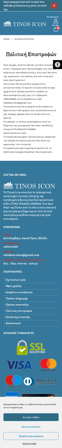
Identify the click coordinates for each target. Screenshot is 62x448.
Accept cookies (31, 417)
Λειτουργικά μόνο (31, 426)
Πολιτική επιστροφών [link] (19, 311)
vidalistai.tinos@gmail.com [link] (21, 255)
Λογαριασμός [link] (53, 16)
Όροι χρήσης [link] (14, 286)
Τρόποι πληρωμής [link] (17, 298)
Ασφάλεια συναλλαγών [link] (19, 292)
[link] (57, 64)
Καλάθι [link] (55, 25)
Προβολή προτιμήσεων (31, 436)
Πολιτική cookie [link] (29, 443)
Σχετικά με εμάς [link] (16, 280)
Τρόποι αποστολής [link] (17, 305)
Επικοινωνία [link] (13, 323)
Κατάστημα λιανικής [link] (18, 317)
